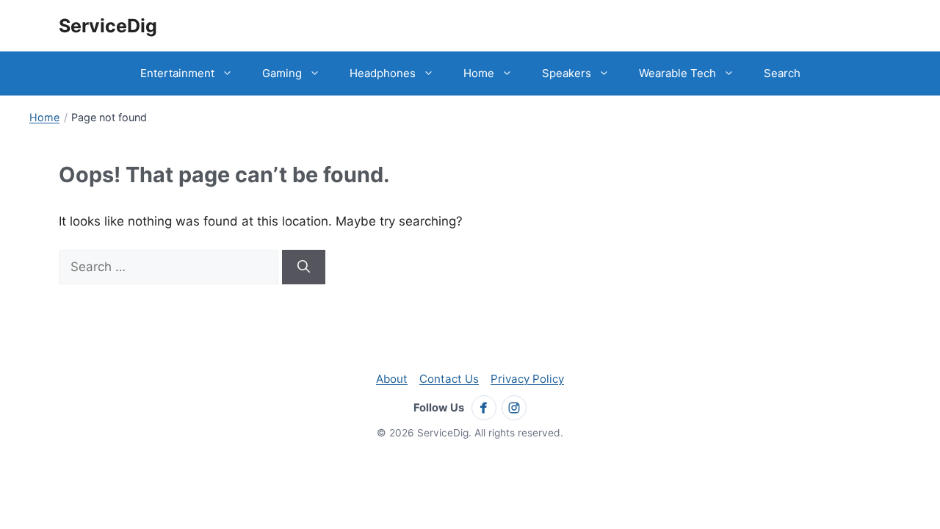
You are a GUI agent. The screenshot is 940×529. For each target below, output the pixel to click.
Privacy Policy (527, 379)
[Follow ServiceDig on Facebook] (483, 407)
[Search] (303, 267)
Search (782, 73)
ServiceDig (108, 26)
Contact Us (449, 379)
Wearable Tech (677, 73)
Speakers (566, 73)
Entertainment (177, 73)
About (392, 379)
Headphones (383, 73)
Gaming (282, 73)
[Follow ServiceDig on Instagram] (514, 407)
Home (478, 73)
